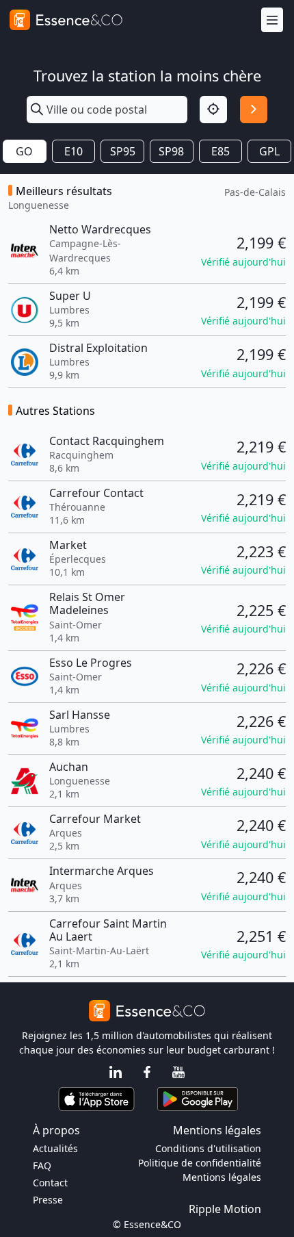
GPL (269, 151)
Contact (50, 1182)
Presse (48, 1199)
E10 (73, 151)
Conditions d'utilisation (208, 1148)
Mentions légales (222, 1177)
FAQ (42, 1165)
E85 (220, 151)
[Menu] (272, 20)
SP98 (171, 151)
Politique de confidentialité (199, 1162)
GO (24, 151)
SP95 (122, 151)
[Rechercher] (253, 109)
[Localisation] (213, 109)
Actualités (55, 1148)
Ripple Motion (225, 1208)
